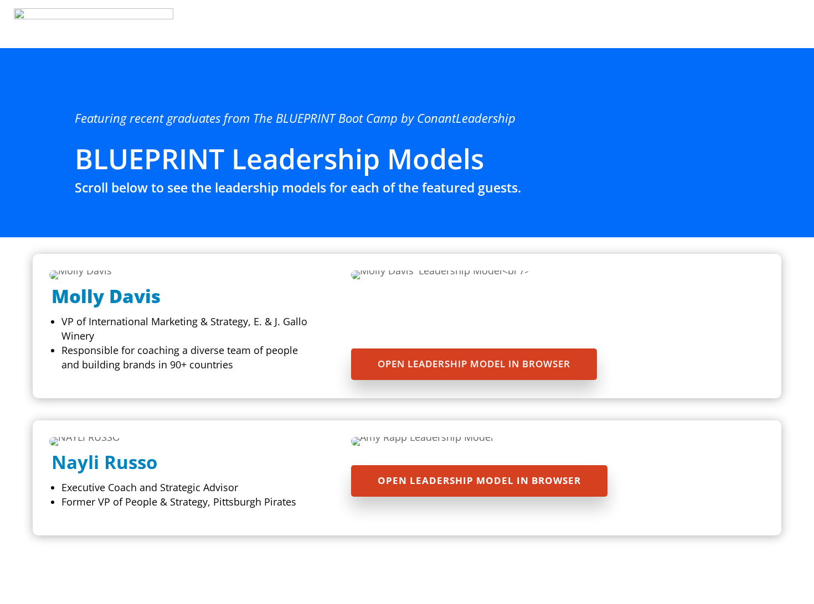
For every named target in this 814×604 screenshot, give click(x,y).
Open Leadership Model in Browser (474, 363)
